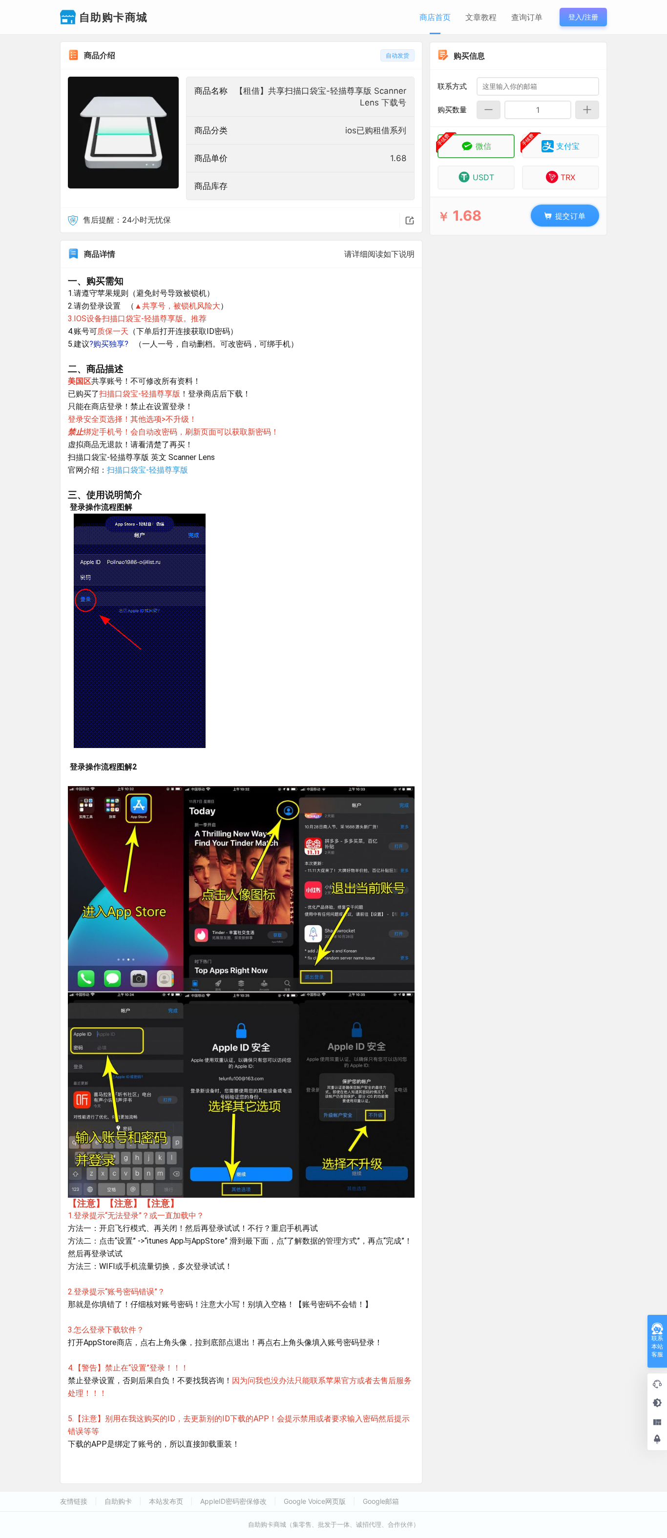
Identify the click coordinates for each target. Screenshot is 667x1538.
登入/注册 (583, 17)
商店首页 (435, 17)
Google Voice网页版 (315, 1501)
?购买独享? (108, 344)
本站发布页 (166, 1501)
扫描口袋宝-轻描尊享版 (147, 470)
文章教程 (481, 17)
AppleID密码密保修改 (233, 1501)
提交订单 (569, 215)
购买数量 (452, 109)
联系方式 (452, 85)
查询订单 (526, 17)
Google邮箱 (381, 1501)
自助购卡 (118, 1501)
